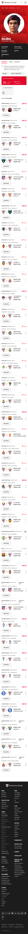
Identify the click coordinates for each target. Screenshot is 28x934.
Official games (5, 54)
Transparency (17, 817)
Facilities (16, 813)
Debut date (4, 50)
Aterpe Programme (18, 848)
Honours (16, 827)
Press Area (3, 924)
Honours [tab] (17, 62)
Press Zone (16, 819)
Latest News (3, 792)
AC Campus (3, 901)
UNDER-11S (3, 845)
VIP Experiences (4, 861)
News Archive (4, 796)
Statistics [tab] (4, 62)
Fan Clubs (16, 798)
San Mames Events (5, 882)
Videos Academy (4, 806)
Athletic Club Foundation (19, 872)
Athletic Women (4, 815)
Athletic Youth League (5, 827)
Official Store (17, 865)
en (21, 2)
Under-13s (3, 838)
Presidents (16, 834)
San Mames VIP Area (5, 880)
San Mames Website (18, 867)
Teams (6, 8)
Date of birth (4, 46)
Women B (3, 817)
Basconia (3, 825)
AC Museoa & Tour (18, 868)
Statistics (16, 832)
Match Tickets (4, 859)
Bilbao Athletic (4, 819)
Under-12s (3, 842)
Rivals (15, 830)
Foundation (17, 840)
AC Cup (2, 899)
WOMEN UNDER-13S (5, 843)
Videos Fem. (3, 804)
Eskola (2, 905)
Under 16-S (3, 832)
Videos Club (3, 808)
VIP (15, 800)
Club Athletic (17, 796)
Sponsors (16, 815)
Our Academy (4, 889)
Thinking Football (18, 874)
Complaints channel (19, 926)
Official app (17, 855)
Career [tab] (11, 62)
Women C (3, 823)
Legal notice (4, 926)
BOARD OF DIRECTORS (18, 811)
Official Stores (4, 870)
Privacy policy (19, 924)
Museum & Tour (4, 878)
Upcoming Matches (5, 853)
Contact (16, 852)
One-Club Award (17, 846)
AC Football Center (5, 893)
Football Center (4, 895)
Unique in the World (18, 863)
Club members (17, 792)
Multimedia (3, 794)
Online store (3, 868)
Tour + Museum (4, 862)
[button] (14, 80)
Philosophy (16, 809)
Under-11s (3, 847)
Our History (16, 825)
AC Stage (3, 903)
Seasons (16, 50)
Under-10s (3, 849)
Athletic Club (12, 8)
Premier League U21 (5, 821)
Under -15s (3, 834)
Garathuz (3, 891)
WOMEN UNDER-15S (5, 836)
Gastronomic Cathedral (6, 883)
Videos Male (3, 802)
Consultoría (3, 896)
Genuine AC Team (4, 851)
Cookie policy (11, 924)
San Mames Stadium (5, 876)
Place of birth (17, 46)
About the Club (17, 808)
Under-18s (3, 828)
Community (16, 802)
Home (2, 8)
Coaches (3, 898)
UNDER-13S (3, 840)
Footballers (16, 828)
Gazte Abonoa (17, 794)
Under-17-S (3, 830)
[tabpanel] (14, 419)
